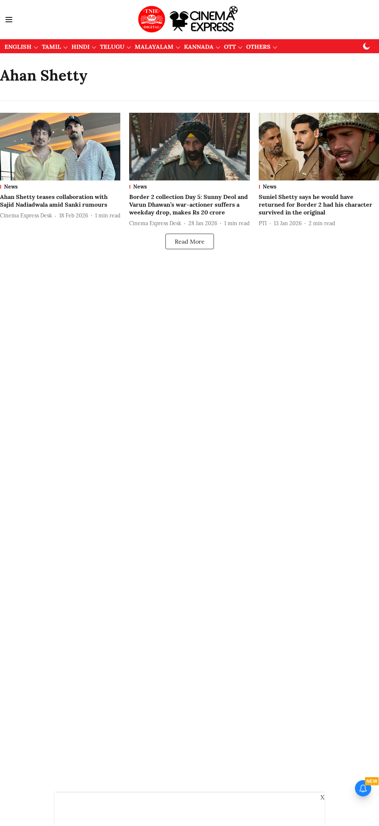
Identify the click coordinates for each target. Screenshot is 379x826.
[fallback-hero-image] (60, 146)
